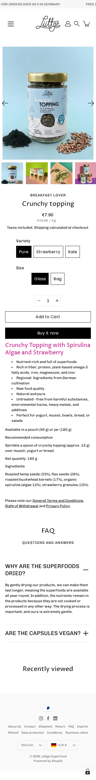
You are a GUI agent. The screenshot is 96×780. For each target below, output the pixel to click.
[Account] (68, 24)
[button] (77, 23)
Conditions (54, 732)
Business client (77, 732)
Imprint (82, 726)
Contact (30, 726)
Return (60, 726)
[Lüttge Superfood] (48, 23)
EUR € (62, 745)
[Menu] (10, 24)
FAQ (71, 726)
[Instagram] (41, 718)
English (27, 745)
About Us (14, 726)
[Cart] (87, 24)
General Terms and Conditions (58, 501)
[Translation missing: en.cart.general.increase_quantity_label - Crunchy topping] (57, 300)
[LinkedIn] (55, 718)
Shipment (45, 726)
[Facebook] (48, 718)
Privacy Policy (58, 506)
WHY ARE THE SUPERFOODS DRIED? (42, 570)
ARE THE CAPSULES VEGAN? (43, 633)
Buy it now (48, 333)
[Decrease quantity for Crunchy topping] (39, 300)
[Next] (91, 103)
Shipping (41, 227)
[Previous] (5, 103)
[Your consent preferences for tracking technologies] (87, 771)
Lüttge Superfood (54, 756)
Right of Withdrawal (21, 506)
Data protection (33, 732)
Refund (13, 732)
